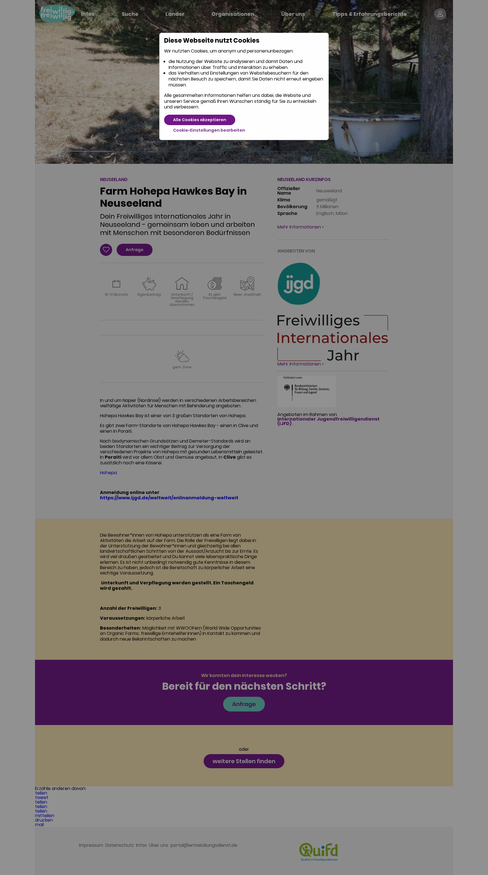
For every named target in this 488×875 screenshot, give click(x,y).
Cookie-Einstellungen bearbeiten (209, 130)
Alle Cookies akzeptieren (199, 120)
